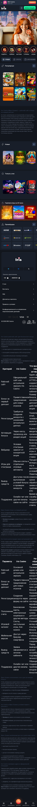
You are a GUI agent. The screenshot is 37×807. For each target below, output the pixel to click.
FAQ (4, 294)
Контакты (6, 289)
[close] (2, 2)
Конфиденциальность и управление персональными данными (14, 310)
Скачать (32, 2)
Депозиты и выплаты (10, 299)
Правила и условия (9, 304)
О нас (4, 284)
